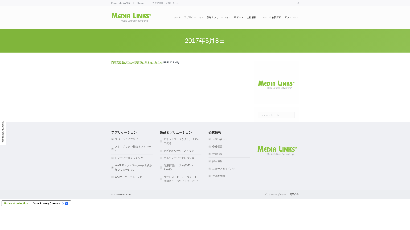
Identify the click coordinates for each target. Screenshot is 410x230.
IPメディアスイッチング (129, 158)
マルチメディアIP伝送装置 (179, 158)
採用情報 (217, 161)
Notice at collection (16, 203)
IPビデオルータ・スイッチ (179, 150)
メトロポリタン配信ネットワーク (133, 148)
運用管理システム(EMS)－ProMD (179, 167)
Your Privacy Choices (46, 203)
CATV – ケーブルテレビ (129, 177)
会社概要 (217, 146)
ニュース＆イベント (223, 168)
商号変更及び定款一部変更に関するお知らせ (137, 62)
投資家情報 (218, 176)
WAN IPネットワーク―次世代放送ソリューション (133, 167)
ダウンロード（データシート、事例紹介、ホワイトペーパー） (182, 179)
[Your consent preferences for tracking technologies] (3, 131)
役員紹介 (217, 154)
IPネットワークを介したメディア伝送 (181, 141)
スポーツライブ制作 (126, 139)
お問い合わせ (220, 139)
